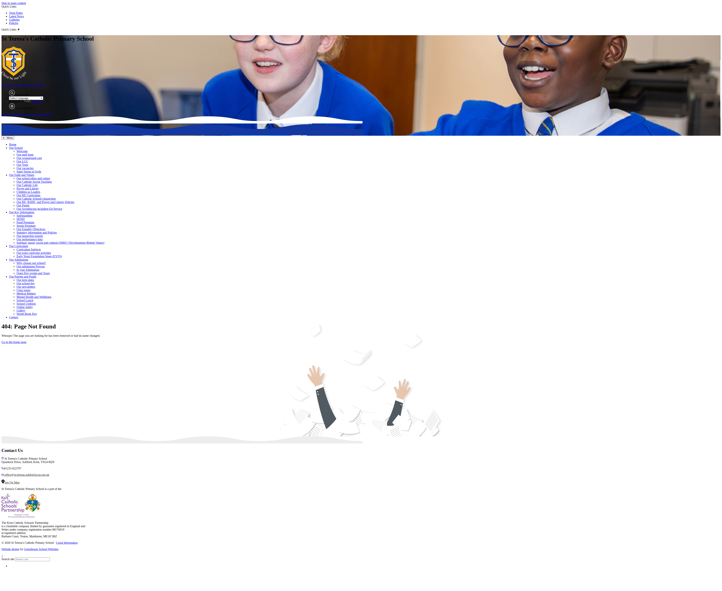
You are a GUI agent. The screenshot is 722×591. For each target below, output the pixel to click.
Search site (8, 559)
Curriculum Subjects (29, 249)
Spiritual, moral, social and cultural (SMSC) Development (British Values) (60, 242)
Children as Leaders (28, 191)
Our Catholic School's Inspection (36, 198)
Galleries (14, 19)
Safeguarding (24, 215)
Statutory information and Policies (37, 232)
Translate (37, 101)
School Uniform (26, 303)
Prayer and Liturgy (28, 188)
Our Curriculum (18, 246)
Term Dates (16, 12)
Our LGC (22, 161)
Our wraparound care (29, 158)
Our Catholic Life (27, 185)
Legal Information (67, 542)
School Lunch (25, 300)
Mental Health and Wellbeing (34, 297)
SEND (21, 219)
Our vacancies (25, 168)
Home (12, 144)
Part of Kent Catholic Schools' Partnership (27, 114)
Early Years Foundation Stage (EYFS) (39, 256)
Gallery (21, 310)
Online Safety (25, 307)
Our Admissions (18, 259)
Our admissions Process (31, 266)
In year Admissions (28, 269)
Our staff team (25, 154)
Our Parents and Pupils (22, 276)
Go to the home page (14, 342)
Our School (16, 147)
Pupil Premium (25, 222)
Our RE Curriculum (28, 195)
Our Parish (23, 205)
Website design (10, 549)
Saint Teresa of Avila (29, 171)
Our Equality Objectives (31, 229)
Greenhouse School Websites (41, 549)
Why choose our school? (31, 263)
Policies (13, 23)
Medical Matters (26, 293)
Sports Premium (26, 225)
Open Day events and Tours (33, 273)
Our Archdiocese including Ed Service (39, 208)
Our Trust (22, 164)
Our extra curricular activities (34, 252)
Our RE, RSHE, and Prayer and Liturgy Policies (45, 202)
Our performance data (29, 239)
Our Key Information (21, 212)
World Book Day (27, 313)
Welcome (22, 151)
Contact (13, 317)
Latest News (16, 16)
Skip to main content (14, 3)
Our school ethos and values (33, 178)
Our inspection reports (30, 236)
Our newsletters (26, 286)
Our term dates (25, 280)
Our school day (26, 283)
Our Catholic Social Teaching (34, 181)
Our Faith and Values (21, 175)
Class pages (23, 290)
